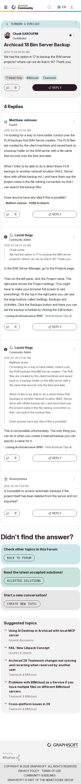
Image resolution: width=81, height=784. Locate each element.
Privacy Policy (28, 770)
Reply (57, 87)
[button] (7, 87)
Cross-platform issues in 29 (29, 704)
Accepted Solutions (24, 581)
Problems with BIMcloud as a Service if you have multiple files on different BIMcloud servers (41, 686)
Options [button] (75, 23)
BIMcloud (32, 77)
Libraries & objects (20, 652)
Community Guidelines (40, 775)
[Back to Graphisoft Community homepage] (23, 7)
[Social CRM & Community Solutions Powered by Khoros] (11, 756)
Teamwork (49, 77)
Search (49, 7)
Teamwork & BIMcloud (23, 674)
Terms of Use (51, 770)
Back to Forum (19, 558)
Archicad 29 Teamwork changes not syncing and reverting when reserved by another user (42, 665)
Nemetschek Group (59, 780)
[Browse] (6, 7)
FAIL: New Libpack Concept (29, 648)
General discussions (21, 640)
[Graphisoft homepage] (62, 746)
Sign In (73, 7)
